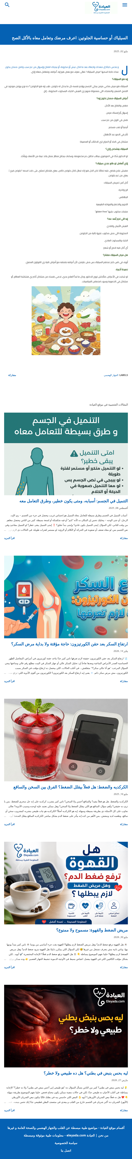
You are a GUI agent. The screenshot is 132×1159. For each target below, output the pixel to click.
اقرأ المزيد (9, 538)
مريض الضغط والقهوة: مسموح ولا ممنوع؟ (92, 930)
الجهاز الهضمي (111, 375)
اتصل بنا (66, 1150)
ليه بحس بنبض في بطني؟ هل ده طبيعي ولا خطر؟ (86, 1073)
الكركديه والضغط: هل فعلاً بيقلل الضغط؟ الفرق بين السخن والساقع (70, 787)
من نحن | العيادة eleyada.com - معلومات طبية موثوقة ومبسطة (66, 1135)
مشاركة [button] (12, 375)
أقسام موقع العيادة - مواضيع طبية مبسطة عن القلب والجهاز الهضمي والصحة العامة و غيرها (66, 1128)
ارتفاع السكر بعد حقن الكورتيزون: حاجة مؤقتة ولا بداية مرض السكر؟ (69, 644)
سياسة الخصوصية (66, 1143)
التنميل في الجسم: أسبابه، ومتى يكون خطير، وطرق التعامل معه (73, 501)
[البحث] (7, 4)
